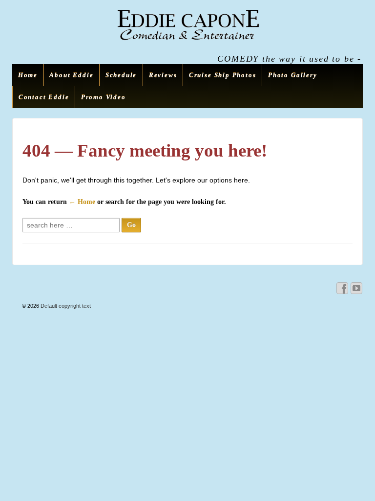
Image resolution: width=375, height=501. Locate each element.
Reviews (163, 75)
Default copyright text (65, 306)
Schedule (121, 75)
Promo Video (103, 97)
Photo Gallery (292, 75)
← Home (82, 201)
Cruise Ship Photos (222, 75)
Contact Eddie (44, 97)
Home (28, 75)
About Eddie (71, 75)
